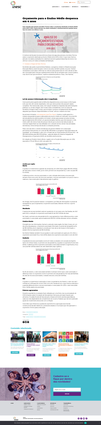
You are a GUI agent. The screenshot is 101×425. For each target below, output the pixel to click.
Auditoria (65, 404)
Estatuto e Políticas (68, 406)
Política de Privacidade (66, 410)
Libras (66, 2)
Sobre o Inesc (27, 404)
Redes (38, 409)
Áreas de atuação (41, 404)
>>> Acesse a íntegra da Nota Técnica (34, 64)
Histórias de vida (54, 409)
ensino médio (30, 316)
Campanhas (40, 408)
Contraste (73, 2)
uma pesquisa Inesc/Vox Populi (46, 114)
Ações (38, 406)
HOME (12, 403)
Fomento (65, 408)
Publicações (53, 408)
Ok (85, 422)
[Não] (99, 423)
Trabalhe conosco (28, 409)
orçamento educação (39, 316)
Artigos (52, 406)
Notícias (52, 404)
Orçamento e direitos (32, 312)
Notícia (31, 314)
